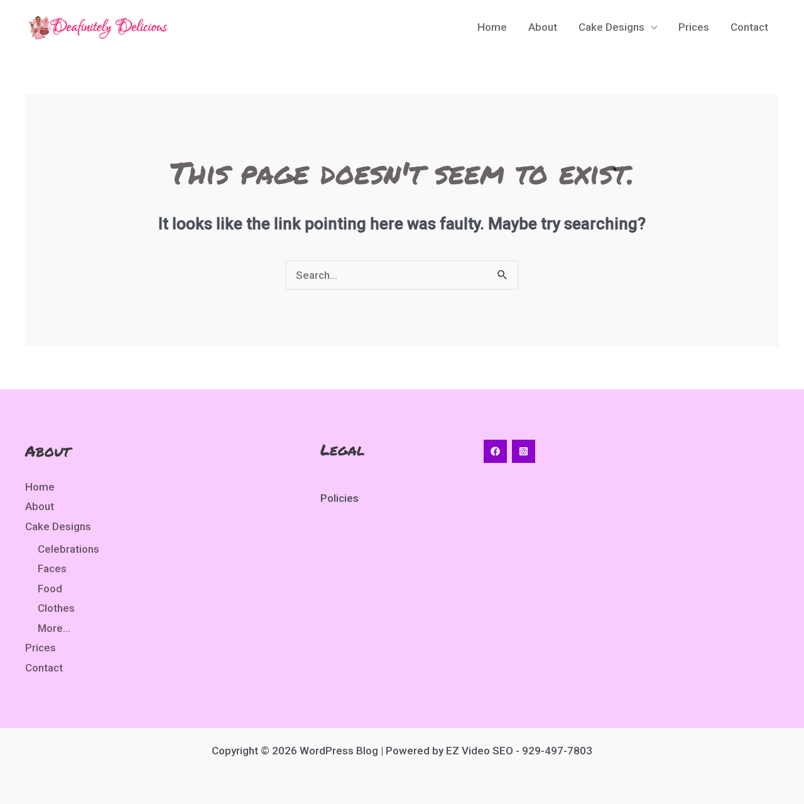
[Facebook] (495, 451)
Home (492, 27)
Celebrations (68, 549)
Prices (693, 27)
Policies (339, 498)
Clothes (56, 608)
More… (54, 628)
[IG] (523, 451)
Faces (52, 568)
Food (50, 588)
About (542, 27)
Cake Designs (611, 27)
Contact (749, 27)
